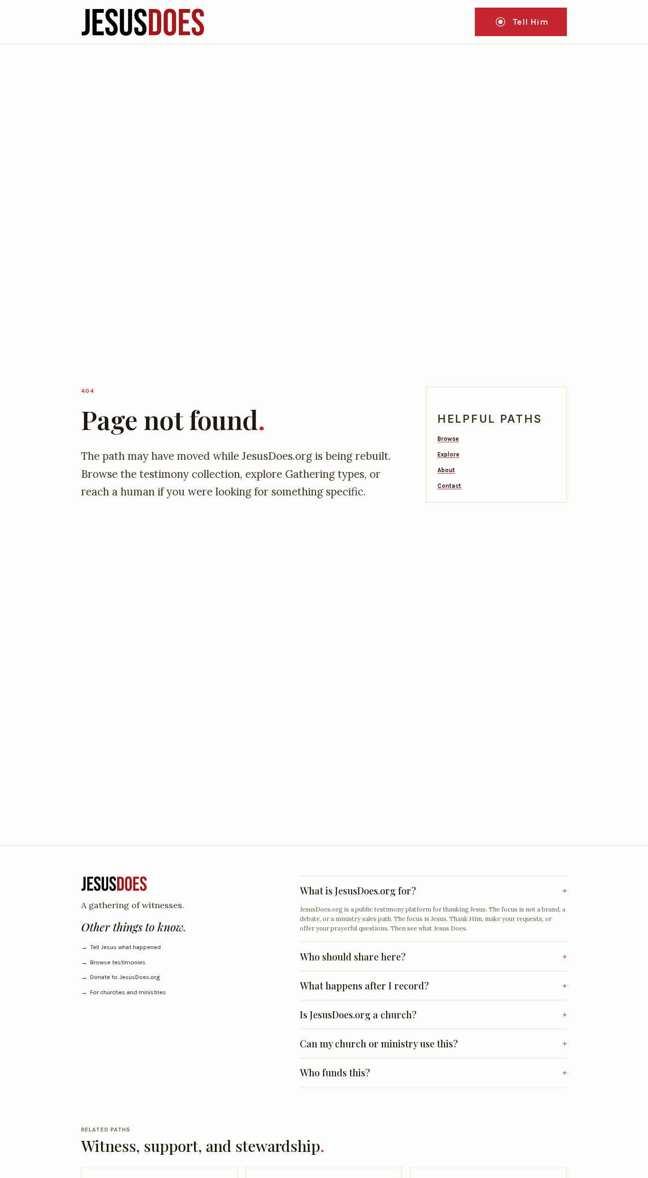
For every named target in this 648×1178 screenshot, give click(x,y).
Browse (448, 438)
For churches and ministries (123, 992)
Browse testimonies (113, 962)
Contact (449, 485)
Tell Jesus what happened (121, 946)
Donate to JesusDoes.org (120, 976)
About (446, 470)
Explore (448, 454)
